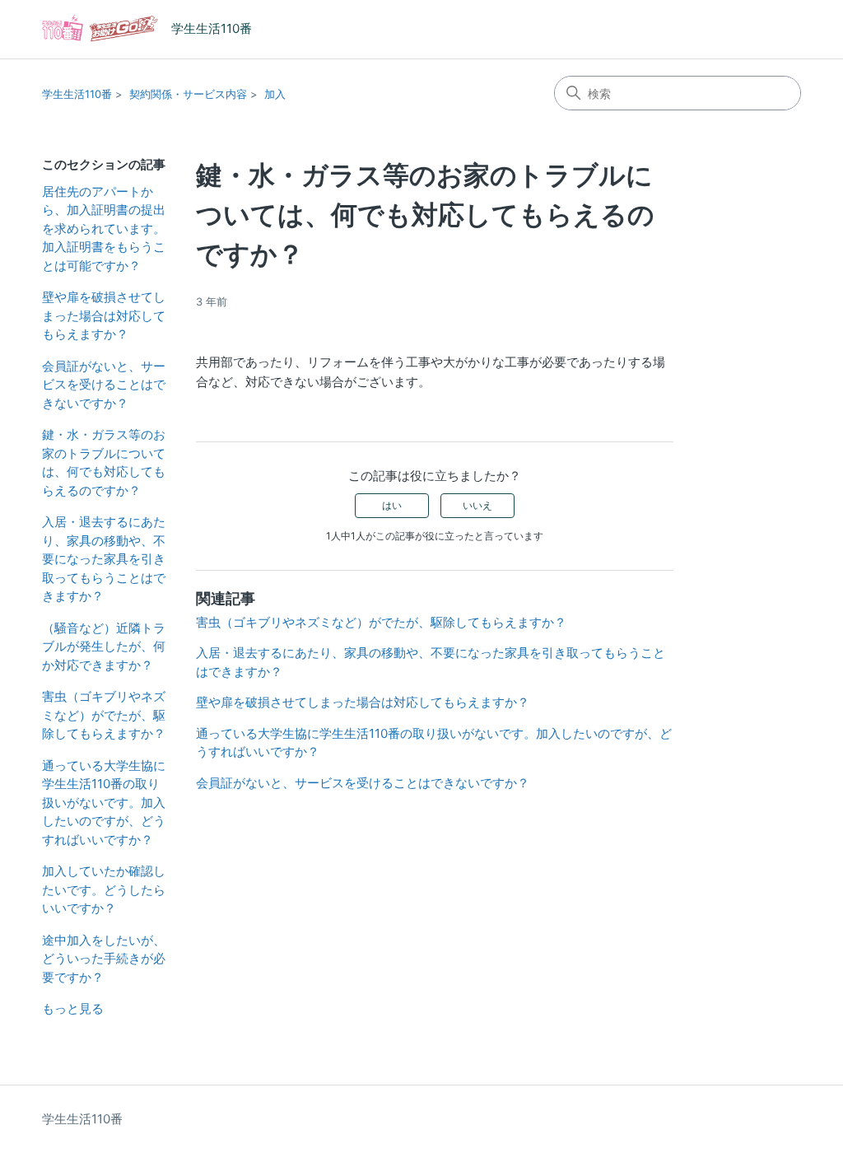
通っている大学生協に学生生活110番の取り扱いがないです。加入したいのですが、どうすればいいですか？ (103, 802)
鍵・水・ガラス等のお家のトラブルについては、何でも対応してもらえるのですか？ (103, 462)
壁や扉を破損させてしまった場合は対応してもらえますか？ (103, 315)
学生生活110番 (77, 93)
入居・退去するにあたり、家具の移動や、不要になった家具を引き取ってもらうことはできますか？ (103, 559)
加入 (275, 93)
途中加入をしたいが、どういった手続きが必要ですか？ (103, 958)
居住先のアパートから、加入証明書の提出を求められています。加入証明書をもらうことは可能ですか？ (103, 228)
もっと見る (73, 1008)
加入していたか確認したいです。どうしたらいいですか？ (103, 889)
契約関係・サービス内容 (188, 93)
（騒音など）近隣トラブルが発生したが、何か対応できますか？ (103, 646)
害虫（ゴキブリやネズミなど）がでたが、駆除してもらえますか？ (103, 715)
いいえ (477, 505)
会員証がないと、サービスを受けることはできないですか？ (103, 384)
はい (392, 505)
